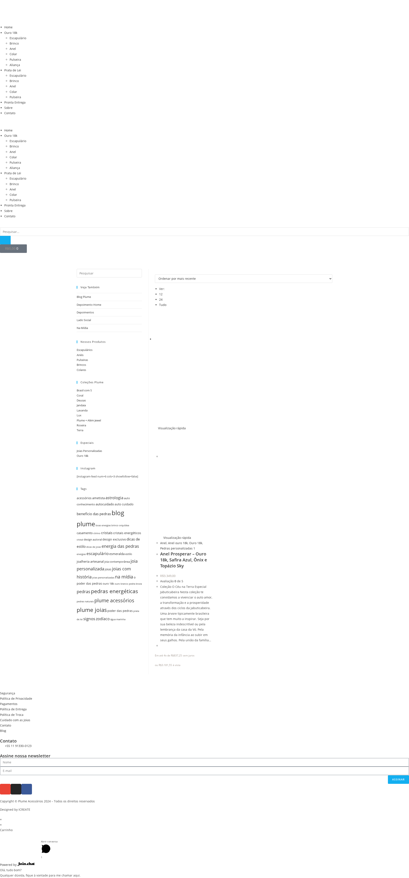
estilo (128, 554)
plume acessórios (114, 600)
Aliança (15, 65)
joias (108, 569)
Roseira (81, 425)
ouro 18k (108, 583)
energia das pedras (120, 546)
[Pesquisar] (5, 240)
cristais (106, 532)
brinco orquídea (120, 525)
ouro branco (121, 583)
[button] (204, 121)
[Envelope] (5, 789)
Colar (13, 54)
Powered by (8, 865)
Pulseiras (82, 360)
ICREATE (24, 809)
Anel (13, 49)
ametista (98, 498)
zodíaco (103, 618)
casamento (85, 533)
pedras (83, 591)
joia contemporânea (117, 562)
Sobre (8, 108)
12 (161, 294)
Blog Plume (84, 297)
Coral (80, 395)
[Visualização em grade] (156, 272)
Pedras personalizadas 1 (177, 548)
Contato (9, 113)
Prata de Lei (12, 70)
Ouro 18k (10, 33)
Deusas (81, 400)
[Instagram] (16, 789)
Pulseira (15, 60)
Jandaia (81, 405)
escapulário (97, 553)
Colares (81, 370)
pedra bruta (135, 583)
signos (89, 618)
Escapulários (84, 350)
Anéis (80, 355)
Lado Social (84, 320)
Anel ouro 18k (178, 543)
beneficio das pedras (94, 513)
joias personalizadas (103, 577)
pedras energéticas (114, 591)
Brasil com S (84, 390)
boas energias (103, 525)
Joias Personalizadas (89, 451)
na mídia (124, 577)
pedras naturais (85, 601)
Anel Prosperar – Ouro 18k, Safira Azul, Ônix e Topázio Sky (183, 560)
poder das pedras (120, 611)
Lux (79, 415)
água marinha (117, 619)
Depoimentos (85, 312)
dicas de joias (93, 546)
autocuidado (105, 504)
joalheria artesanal (90, 561)
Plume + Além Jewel (89, 420)
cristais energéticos (127, 533)
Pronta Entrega (15, 102)
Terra (80, 430)
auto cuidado (124, 504)
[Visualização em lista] (158, 272)
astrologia (114, 497)
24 (161, 299)
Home (8, 27)
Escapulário (18, 38)
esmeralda (117, 554)
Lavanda (82, 410)
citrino (96, 533)
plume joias (92, 610)
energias (81, 554)
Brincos (81, 365)
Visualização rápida (171, 428)
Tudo (162, 305)
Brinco (14, 43)
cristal (80, 539)
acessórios (84, 498)
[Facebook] (26, 789)
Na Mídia (82, 328)
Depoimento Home (89, 305)
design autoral (93, 539)
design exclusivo (114, 539)
